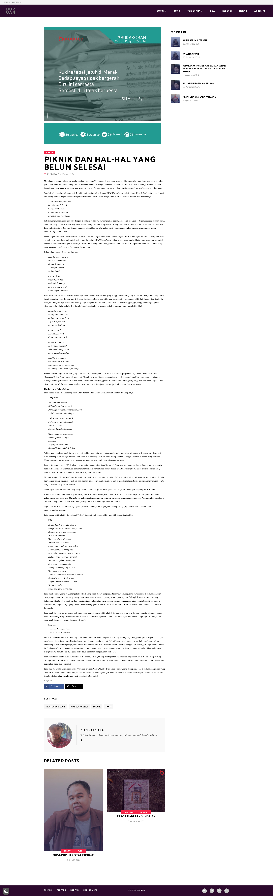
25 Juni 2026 (73, 860)
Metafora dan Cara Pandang (199, 97)
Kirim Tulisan (12, 2)
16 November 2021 (136, 821)
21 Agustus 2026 (191, 44)
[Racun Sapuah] (175, 55)
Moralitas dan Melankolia (60, 632)
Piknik (97, 707)
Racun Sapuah (191, 54)
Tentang (61, 890)
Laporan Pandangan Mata (60, 628)
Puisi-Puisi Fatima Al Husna (198, 83)
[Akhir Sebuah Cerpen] (175, 42)
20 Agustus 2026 (191, 57)
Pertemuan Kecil (55, 707)
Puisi (108, 707)
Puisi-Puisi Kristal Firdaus (73, 855)
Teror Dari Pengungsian (136, 816)
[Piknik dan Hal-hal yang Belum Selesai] (61, 735)
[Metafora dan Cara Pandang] (175, 98)
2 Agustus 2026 (190, 100)
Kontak (74, 890)
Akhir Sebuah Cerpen (195, 40)
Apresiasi (129, 812)
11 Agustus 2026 (191, 75)
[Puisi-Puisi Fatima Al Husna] (175, 85)
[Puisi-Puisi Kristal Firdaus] (73, 817)
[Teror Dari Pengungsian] (136, 798)
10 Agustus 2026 (191, 87)
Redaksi (48, 890)
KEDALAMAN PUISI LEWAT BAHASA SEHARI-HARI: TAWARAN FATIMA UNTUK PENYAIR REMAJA (205, 68)
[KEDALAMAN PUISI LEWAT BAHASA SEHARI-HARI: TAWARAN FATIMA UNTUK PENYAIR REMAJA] (175, 69)
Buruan (49, 152)
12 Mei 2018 (53, 174)
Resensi (143, 812)
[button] (6, 891)
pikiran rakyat (79, 707)
